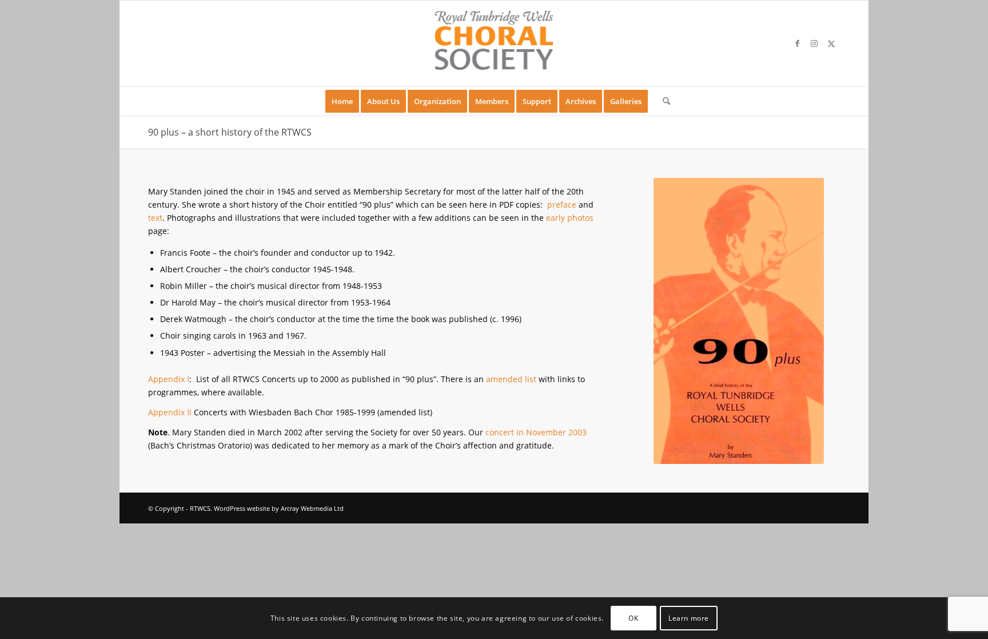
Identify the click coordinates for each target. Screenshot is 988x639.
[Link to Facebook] (797, 43)
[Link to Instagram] (814, 43)
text (155, 217)
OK (633, 617)
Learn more (688, 617)
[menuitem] (342, 101)
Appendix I (168, 379)
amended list (511, 379)
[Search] (662, 101)
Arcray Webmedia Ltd (312, 508)
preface (561, 204)
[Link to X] (831, 43)
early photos (569, 217)
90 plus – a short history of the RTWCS (230, 132)
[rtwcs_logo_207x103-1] (494, 43)
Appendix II (170, 412)
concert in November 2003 (536, 432)
